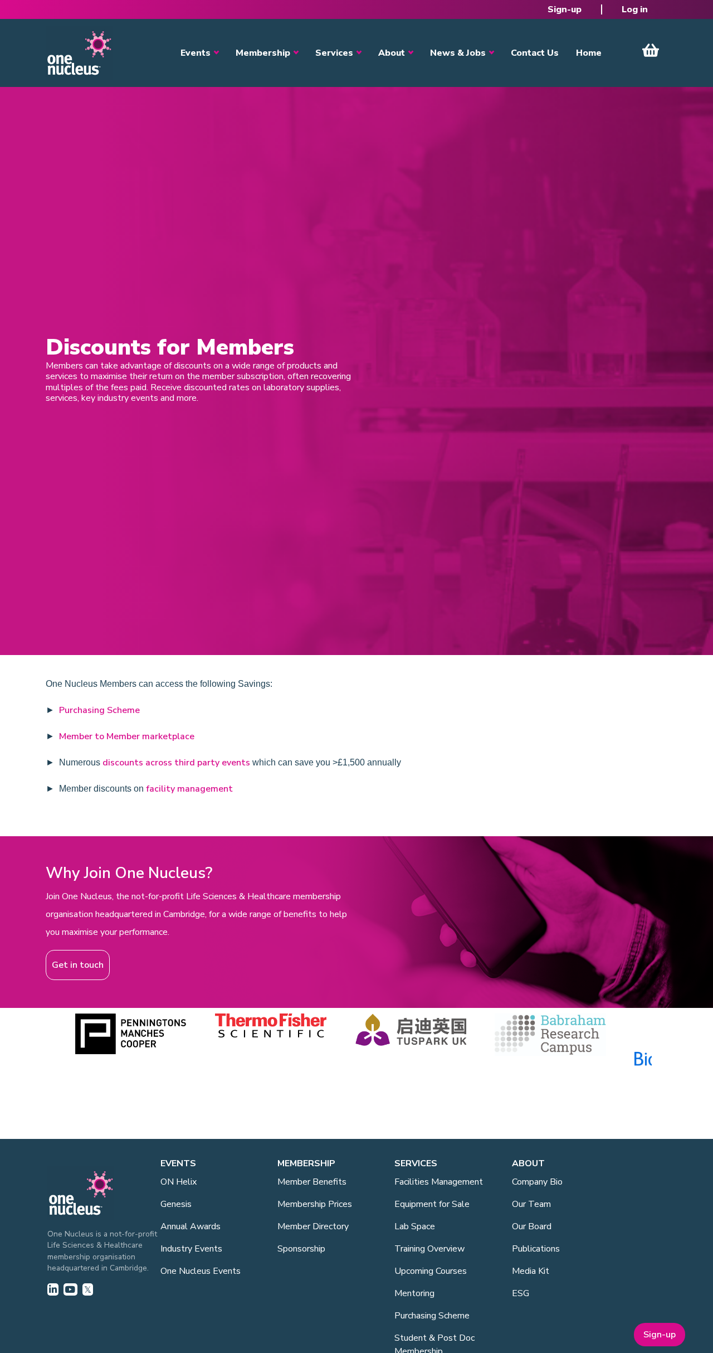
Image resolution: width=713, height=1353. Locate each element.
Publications (536, 1249)
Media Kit (530, 1271)
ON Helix (178, 1182)
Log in (635, 9)
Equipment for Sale (432, 1204)
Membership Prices (314, 1204)
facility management (189, 789)
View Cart (650, 50)
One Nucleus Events (200, 1271)
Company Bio (537, 1182)
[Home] (79, 53)
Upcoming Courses (430, 1271)
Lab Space (414, 1226)
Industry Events (191, 1249)
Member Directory (313, 1226)
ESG (520, 1293)
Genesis (176, 1204)
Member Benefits (311, 1182)
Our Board (531, 1226)
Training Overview (429, 1249)
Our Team (531, 1204)
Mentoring (414, 1293)
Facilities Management (438, 1182)
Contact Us (535, 53)
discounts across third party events (176, 762)
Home (589, 53)
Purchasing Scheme (99, 710)
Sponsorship (301, 1249)
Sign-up (565, 9)
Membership (263, 53)
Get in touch (78, 965)
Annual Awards (190, 1226)
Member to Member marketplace (126, 736)
